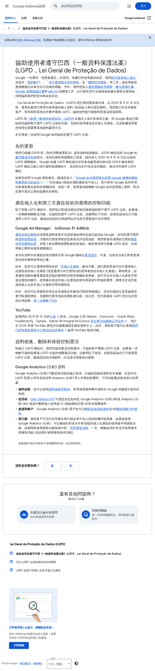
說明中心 (10, 18)
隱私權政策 (25, 663)
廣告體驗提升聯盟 (100, 87)
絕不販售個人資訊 (123, 78)
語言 (53, 658)
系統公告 (37, 18)
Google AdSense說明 (29, 6)
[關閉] (150, 38)
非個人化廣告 (70, 267)
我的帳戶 (33, 82)
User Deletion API (42, 399)
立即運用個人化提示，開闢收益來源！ (31, 627)
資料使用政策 (27, 239)
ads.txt (53, 91)
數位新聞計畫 (125, 87)
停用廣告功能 (79, 428)
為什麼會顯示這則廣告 (64, 82)
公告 (53, 317)
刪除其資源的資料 (97, 409)
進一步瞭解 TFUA (45, 301)
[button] (6, 6)
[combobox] (90, 6)
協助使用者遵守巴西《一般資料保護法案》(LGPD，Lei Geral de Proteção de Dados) (68, 553)
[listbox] (59, 664)
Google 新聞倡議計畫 (29, 91)
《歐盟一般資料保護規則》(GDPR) (50, 119)
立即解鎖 (19, 645)
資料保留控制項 (59, 389)
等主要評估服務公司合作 (107, 321)
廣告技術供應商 (26, 235)
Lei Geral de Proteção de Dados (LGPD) (37, 544)
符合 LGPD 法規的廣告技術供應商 (36, 562)
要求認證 (91, 255)
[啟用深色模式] (76, 663)
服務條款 (37, 663)
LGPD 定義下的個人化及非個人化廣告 (38, 570)
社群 (24, 18)
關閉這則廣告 (97, 82)
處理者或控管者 (26, 157)
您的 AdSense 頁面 (29, 40)
